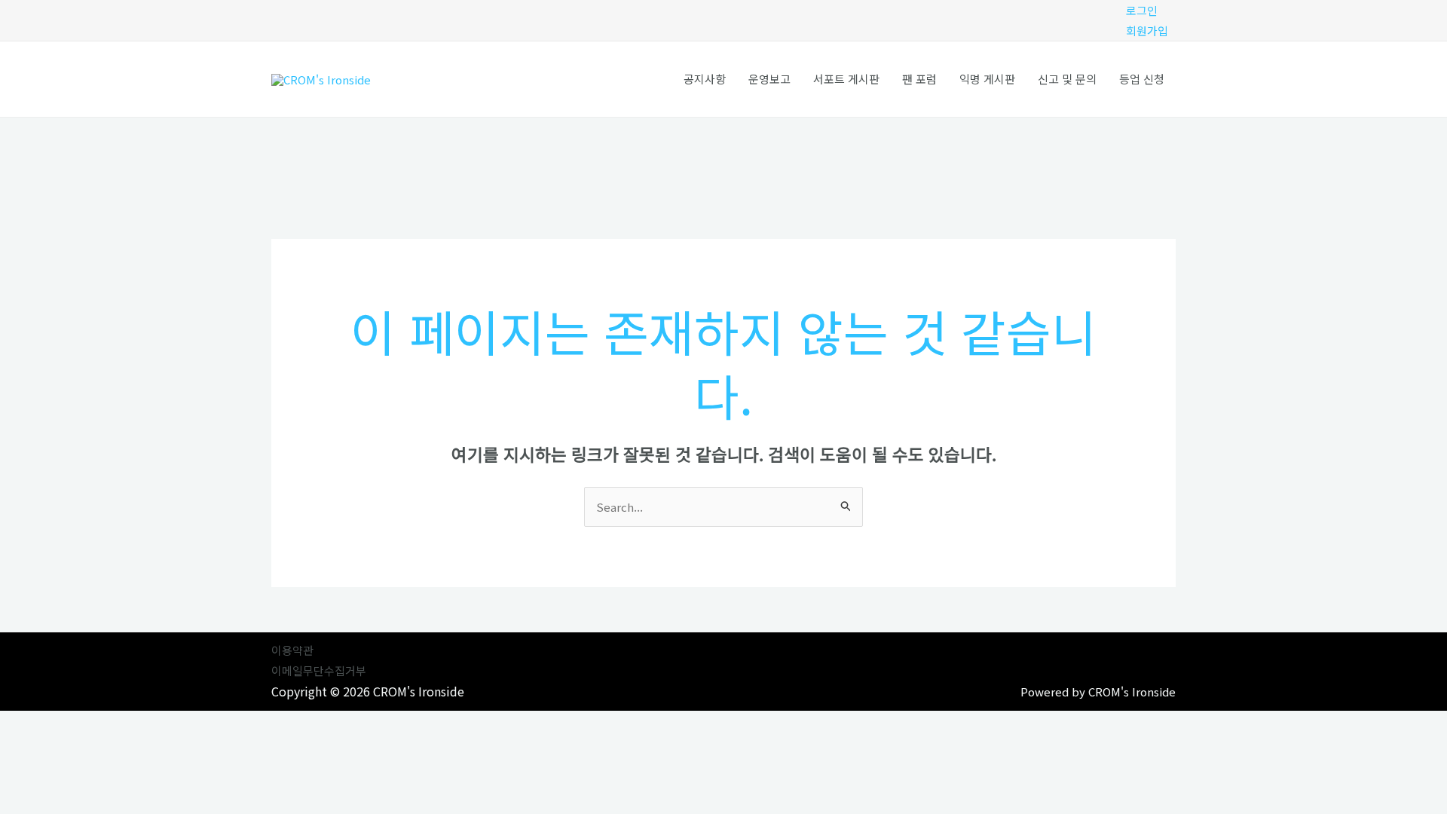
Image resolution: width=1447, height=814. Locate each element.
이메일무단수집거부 (318, 670)
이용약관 (292, 650)
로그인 (1142, 10)
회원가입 (1147, 30)
